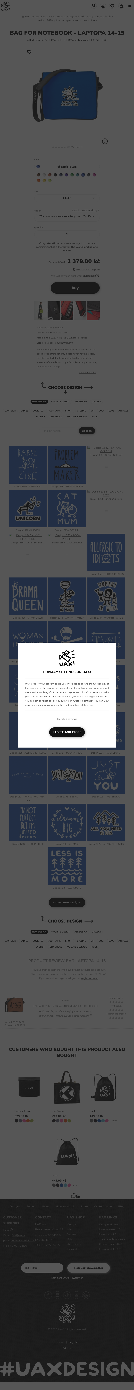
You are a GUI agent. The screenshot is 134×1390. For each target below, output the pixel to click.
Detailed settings (67, 719)
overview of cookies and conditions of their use (68, 705)
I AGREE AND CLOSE (67, 732)
